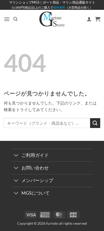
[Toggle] (16, 155)
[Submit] (95, 123)
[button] (7, 19)
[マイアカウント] (89, 18)
